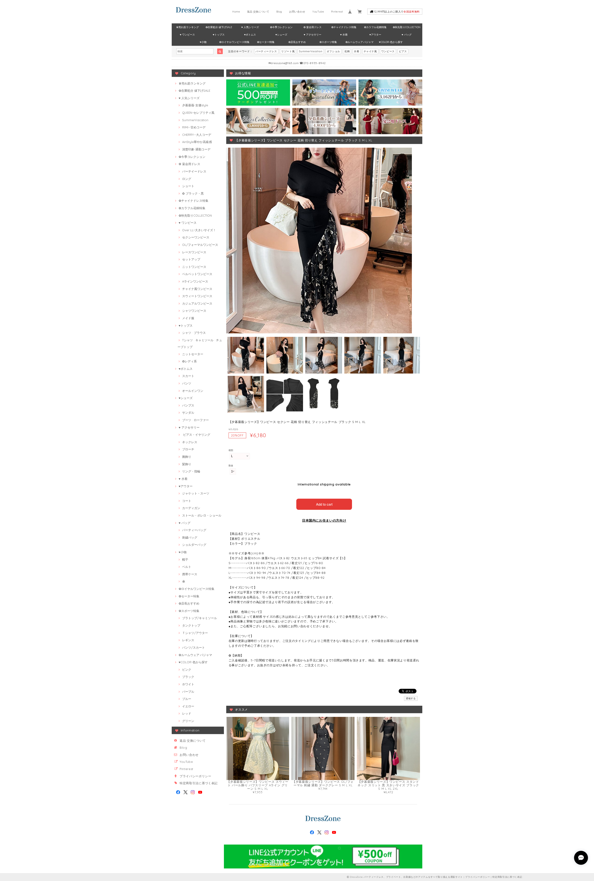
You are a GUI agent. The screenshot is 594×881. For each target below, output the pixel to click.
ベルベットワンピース (197, 274)
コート (186, 501)
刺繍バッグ (189, 537)
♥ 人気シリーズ (250, 27)
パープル (188, 691)
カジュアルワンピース (197, 303)
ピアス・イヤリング (196, 434)
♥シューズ (281, 34)
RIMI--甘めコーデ (194, 127)
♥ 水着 (344, 34)
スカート (188, 376)
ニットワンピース (194, 267)
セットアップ (191, 259)
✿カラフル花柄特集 (375, 27)
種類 (231, 450)
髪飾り (186, 464)
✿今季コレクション (281, 27)
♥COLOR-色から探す (391, 42)
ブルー (186, 699)
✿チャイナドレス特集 (343, 27)
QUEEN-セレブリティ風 (198, 112)
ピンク (186, 669)
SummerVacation (310, 51)
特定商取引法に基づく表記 (199, 783)
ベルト (186, 567)
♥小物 (203, 42)
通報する (411, 698)
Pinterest (337, 11)
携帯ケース (189, 574)
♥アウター (375, 34)
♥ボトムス (250, 34)
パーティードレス (266, 51)
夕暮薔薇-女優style (195, 105)
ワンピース (388, 51)
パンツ (186, 383)
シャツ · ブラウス (194, 333)
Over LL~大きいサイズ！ (199, 230)
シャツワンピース (194, 310)
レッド (186, 713)
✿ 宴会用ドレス (312, 27)
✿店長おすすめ (297, 42)
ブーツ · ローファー (195, 420)
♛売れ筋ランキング (187, 27)
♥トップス (219, 34)
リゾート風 (288, 51)
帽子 (185, 559)
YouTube (318, 11)
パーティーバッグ (194, 530)
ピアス (403, 51)
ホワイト (188, 684)
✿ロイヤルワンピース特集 (234, 42)
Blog (279, 11)
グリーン (188, 721)
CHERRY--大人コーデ (196, 135)
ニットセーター (192, 354)
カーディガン (191, 508)
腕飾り (186, 456)
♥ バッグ (407, 34)
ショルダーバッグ (194, 544)
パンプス (188, 405)
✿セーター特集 (265, 42)
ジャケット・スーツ (195, 493)
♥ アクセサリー (312, 34)
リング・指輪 (191, 471)
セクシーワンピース (195, 237)
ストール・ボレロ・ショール (201, 515)
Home (236, 11)
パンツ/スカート (193, 647)
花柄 (347, 51)
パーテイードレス (194, 171)
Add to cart (324, 504)
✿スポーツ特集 (328, 42)
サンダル (188, 412)
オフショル (333, 51)
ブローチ (188, 449)
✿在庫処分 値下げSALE (219, 27)
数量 (231, 465)
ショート (188, 186)
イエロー (188, 706)
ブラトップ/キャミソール (199, 618)
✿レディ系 (189, 361)
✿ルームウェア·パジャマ (359, 42)
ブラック (188, 677)
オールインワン (192, 391)
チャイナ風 (370, 51)
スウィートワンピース (197, 296)
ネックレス (189, 442)
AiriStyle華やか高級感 (197, 142)
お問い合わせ (297, 11)
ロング (186, 179)
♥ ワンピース (187, 34)
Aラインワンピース (195, 281)
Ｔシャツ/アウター (195, 633)
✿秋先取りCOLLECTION (406, 27)
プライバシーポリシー (195, 776)
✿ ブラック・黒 (193, 193)
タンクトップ (191, 625)
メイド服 (188, 318)
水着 (356, 51)
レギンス (188, 640)
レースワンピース (194, 252)
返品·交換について (258, 11)
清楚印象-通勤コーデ (196, 149)
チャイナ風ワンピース (197, 289)
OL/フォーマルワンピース (200, 245)
